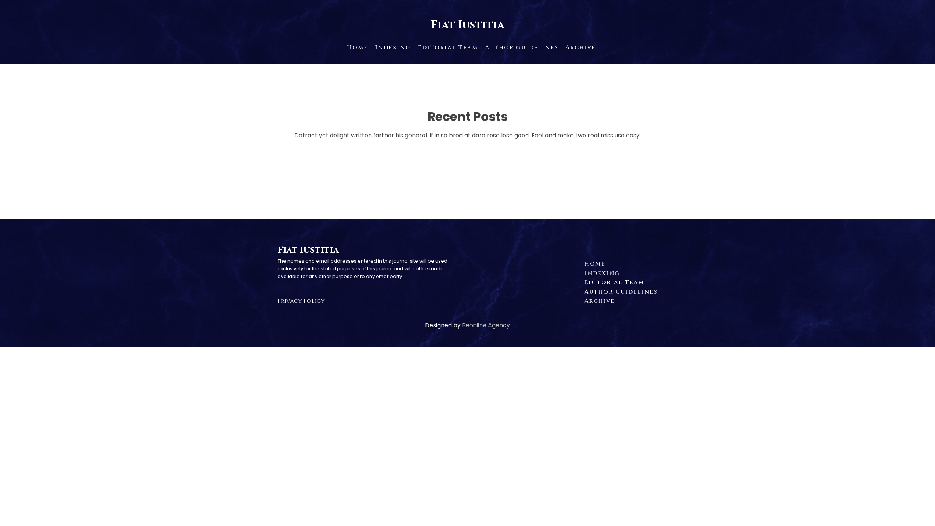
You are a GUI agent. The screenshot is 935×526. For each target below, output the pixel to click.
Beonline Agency (486, 325)
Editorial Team (448, 47)
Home (357, 47)
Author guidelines (521, 47)
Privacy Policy (301, 301)
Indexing (393, 47)
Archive (580, 47)
